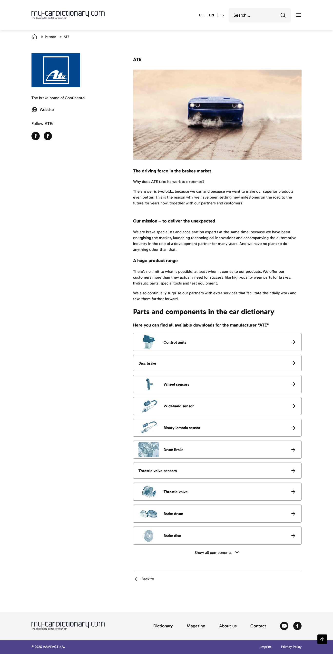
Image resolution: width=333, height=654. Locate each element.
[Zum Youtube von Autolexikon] (284, 626)
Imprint (265, 647)
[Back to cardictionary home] (68, 15)
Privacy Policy (291, 647)
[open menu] (299, 15)
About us (228, 626)
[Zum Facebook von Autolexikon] (297, 626)
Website (47, 109)
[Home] (34, 37)
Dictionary (163, 626)
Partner (50, 37)
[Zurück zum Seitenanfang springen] (322, 639)
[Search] (283, 15)
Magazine (196, 626)
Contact (258, 626)
